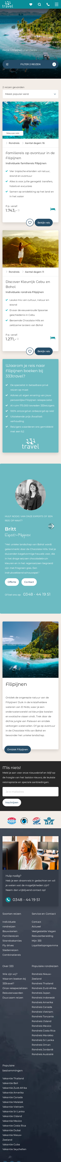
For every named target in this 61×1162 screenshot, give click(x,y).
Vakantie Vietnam (13, 1106)
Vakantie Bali (10, 1083)
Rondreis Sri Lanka (43, 1040)
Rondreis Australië (42, 1054)
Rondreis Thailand (42, 983)
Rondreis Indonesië (43, 997)
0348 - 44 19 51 (37, 594)
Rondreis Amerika (42, 1002)
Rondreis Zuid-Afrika (44, 988)
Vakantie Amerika (13, 1092)
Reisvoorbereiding (42, 935)
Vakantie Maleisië (13, 1102)
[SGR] (37, 820)
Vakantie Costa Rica (14, 1125)
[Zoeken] (39, 4)
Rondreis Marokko (42, 1035)
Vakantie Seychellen (14, 1149)
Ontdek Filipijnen (17, 749)
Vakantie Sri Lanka (14, 1111)
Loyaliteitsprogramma (45, 945)
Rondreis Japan (41, 992)
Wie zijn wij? (10, 974)
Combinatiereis (12, 954)
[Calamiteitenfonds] (24, 820)
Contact (29, 581)
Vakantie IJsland (12, 1116)
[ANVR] (12, 820)
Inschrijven (11, 802)
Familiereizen (11, 935)
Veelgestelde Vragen (44, 931)
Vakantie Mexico (12, 1120)
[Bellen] (48, 4)
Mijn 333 (36, 940)
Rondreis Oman (41, 1044)
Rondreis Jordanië (42, 1049)
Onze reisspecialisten (15, 988)
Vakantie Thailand (13, 1078)
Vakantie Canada (13, 1097)
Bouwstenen (10, 931)
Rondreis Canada (42, 1007)
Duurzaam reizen (13, 997)
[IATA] (49, 820)
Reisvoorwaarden (13, 992)
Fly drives (8, 945)
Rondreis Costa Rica (43, 1030)
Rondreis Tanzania (43, 1016)
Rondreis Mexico (41, 1025)
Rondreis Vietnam (42, 1011)
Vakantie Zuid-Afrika (15, 1087)
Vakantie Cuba (11, 1144)
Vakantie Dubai (12, 1130)
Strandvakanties (12, 940)
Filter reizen (37, 64)
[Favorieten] (31, 4)
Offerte (12, 581)
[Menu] (56, 4)
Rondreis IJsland (41, 1021)
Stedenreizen (10, 950)
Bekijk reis (44, 222)
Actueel (36, 926)
